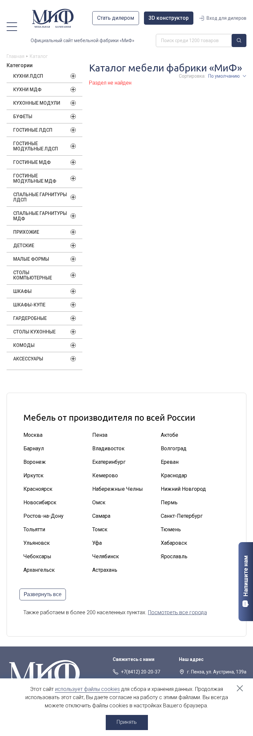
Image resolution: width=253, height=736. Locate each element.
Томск (99, 529)
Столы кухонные (34, 331)
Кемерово (105, 475)
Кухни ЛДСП (28, 76)
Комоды (24, 345)
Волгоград (173, 448)
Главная (15, 56)
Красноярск (37, 489)
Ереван (170, 462)
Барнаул (33, 448)
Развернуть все (43, 594)
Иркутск (33, 475)
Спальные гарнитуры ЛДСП (40, 197)
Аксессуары (28, 358)
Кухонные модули (36, 103)
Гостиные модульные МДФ (34, 178)
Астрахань (104, 570)
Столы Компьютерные (32, 275)
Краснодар (174, 475)
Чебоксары (37, 556)
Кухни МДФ (27, 89)
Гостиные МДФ (32, 162)
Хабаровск (174, 543)
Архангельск (39, 570)
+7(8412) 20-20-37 (140, 671)
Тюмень (171, 529)
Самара (101, 516)
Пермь (169, 502)
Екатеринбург (109, 462)
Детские (23, 245)
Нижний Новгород (183, 489)
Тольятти (34, 529)
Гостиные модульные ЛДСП (35, 146)
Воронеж (34, 462)
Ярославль (174, 556)
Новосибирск (39, 502)
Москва (32, 435)
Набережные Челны (117, 489)
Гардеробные (30, 318)
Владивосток (108, 448)
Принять (127, 722)
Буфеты (22, 116)
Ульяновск (36, 543)
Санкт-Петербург (182, 516)
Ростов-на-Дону (43, 516)
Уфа (97, 543)
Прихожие (26, 232)
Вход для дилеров (226, 18)
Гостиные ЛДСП (32, 130)
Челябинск (105, 556)
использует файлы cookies (87, 689)
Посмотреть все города (177, 612)
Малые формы (31, 259)
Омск (98, 502)
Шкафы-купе (29, 304)
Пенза (99, 435)
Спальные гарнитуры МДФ (40, 216)
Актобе (169, 435)
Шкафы (22, 291)
